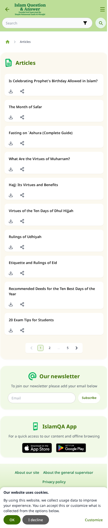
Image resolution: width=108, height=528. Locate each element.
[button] (11, 91)
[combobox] (44, 23)
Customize (94, 519)
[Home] (7, 41)
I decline (35, 519)
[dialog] (54, 507)
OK (12, 519)
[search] (100, 23)
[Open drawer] (102, 9)
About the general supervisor (68, 472)
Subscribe (89, 398)
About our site (27, 472)
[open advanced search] (85, 22)
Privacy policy (54, 481)
